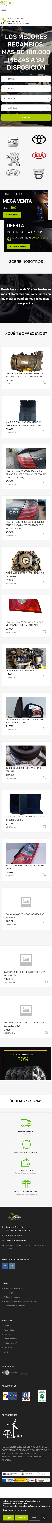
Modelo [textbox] (12, 89)
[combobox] (26, 79)
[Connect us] (5, 1265)
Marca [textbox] (11, 79)
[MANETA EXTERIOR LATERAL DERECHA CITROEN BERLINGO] (26, 805)
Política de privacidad (13, 1288)
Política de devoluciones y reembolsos (20, 1301)
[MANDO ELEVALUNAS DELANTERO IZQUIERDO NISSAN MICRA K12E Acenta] (26, 410)
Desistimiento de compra (15, 1306)
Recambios (9, 1330)
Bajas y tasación (11, 1343)
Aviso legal (8, 1293)
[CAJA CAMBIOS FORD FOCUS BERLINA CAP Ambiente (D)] (26, 960)
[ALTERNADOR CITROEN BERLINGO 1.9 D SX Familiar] (26, 561)
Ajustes (34, 1518)
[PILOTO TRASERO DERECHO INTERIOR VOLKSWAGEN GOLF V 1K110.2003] (26, 610)
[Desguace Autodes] (14, 3)
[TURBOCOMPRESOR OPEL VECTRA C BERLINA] (26, 756)
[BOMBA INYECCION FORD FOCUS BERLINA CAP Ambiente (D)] (26, 1010)
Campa (7, 1334)
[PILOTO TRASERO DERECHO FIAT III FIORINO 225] (26, 853)
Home (6, 1326)
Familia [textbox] (11, 98)
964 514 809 (13, 21)
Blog (6, 1352)
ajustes (24, 1510)
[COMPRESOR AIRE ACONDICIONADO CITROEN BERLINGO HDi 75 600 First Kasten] (26, 361)
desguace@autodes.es (16, 1240)
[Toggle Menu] (3, 10)
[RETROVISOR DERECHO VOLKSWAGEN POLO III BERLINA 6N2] (26, 707)
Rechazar (21, 1518)
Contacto (8, 1347)
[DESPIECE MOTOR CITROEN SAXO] (26, 658)
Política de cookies (12, 1297)
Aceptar (8, 1518)
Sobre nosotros (10, 1339)
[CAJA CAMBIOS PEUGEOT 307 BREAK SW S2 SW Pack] (26, 902)
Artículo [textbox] (12, 108)
